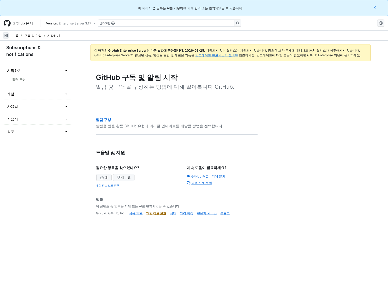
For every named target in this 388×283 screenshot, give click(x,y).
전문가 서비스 (207, 213)
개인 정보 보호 (156, 213)
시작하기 (53, 35)
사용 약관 (136, 213)
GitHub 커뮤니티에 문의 (208, 176)
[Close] (375, 7)
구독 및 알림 (33, 35)
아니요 (126, 177)
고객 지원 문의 (201, 183)
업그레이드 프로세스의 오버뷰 (216, 55)
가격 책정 (186, 213)
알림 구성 (103, 119)
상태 (173, 213)
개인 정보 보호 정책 (107, 185)
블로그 (225, 213)
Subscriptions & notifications (23, 51)
